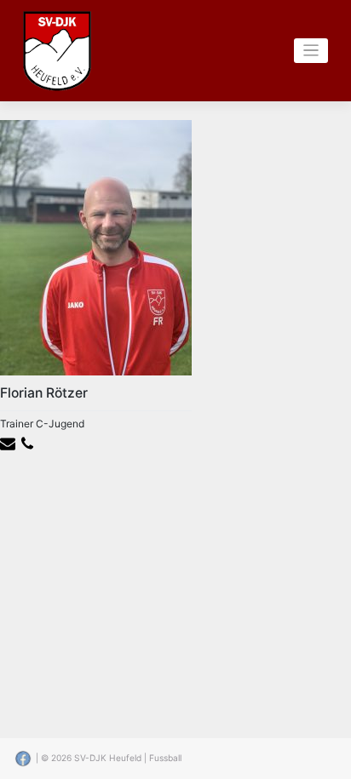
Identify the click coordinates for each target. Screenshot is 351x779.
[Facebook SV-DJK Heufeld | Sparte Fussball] (24, 758)
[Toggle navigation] (311, 50)
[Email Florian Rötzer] (10, 443)
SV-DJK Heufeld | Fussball (127, 758)
